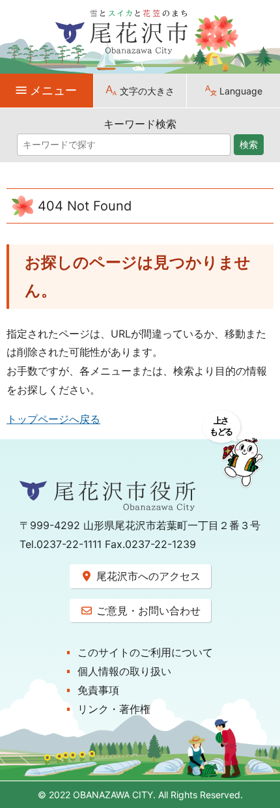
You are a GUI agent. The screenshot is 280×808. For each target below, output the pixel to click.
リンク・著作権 (113, 708)
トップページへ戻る (53, 419)
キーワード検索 (140, 123)
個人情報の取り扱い (124, 671)
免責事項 (98, 690)
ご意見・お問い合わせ (147, 610)
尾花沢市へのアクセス (147, 576)
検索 (249, 144)
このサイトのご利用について (145, 652)
